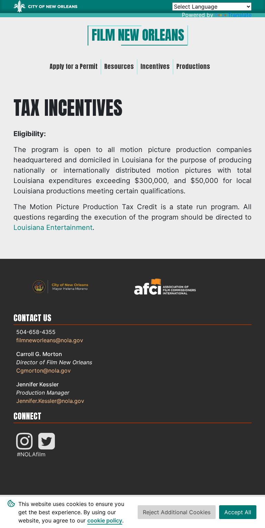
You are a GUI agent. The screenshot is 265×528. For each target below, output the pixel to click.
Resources (119, 66)
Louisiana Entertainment (52, 227)
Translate (240, 14)
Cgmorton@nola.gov (43, 370)
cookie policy (104, 520)
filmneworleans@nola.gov (49, 340)
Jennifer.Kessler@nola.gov (50, 400)
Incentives (155, 66)
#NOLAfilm (31, 454)
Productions (193, 66)
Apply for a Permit (74, 66)
